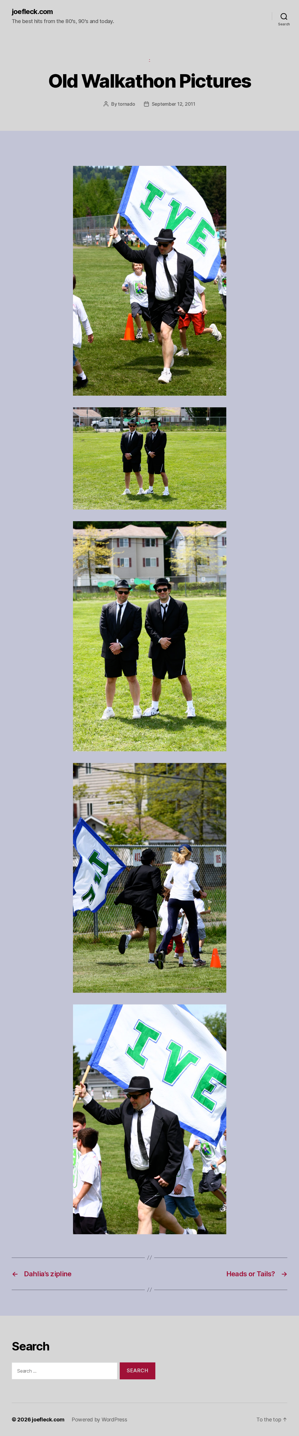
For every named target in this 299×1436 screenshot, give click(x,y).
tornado (126, 104)
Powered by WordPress (99, 1419)
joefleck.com (32, 11)
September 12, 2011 (173, 104)
